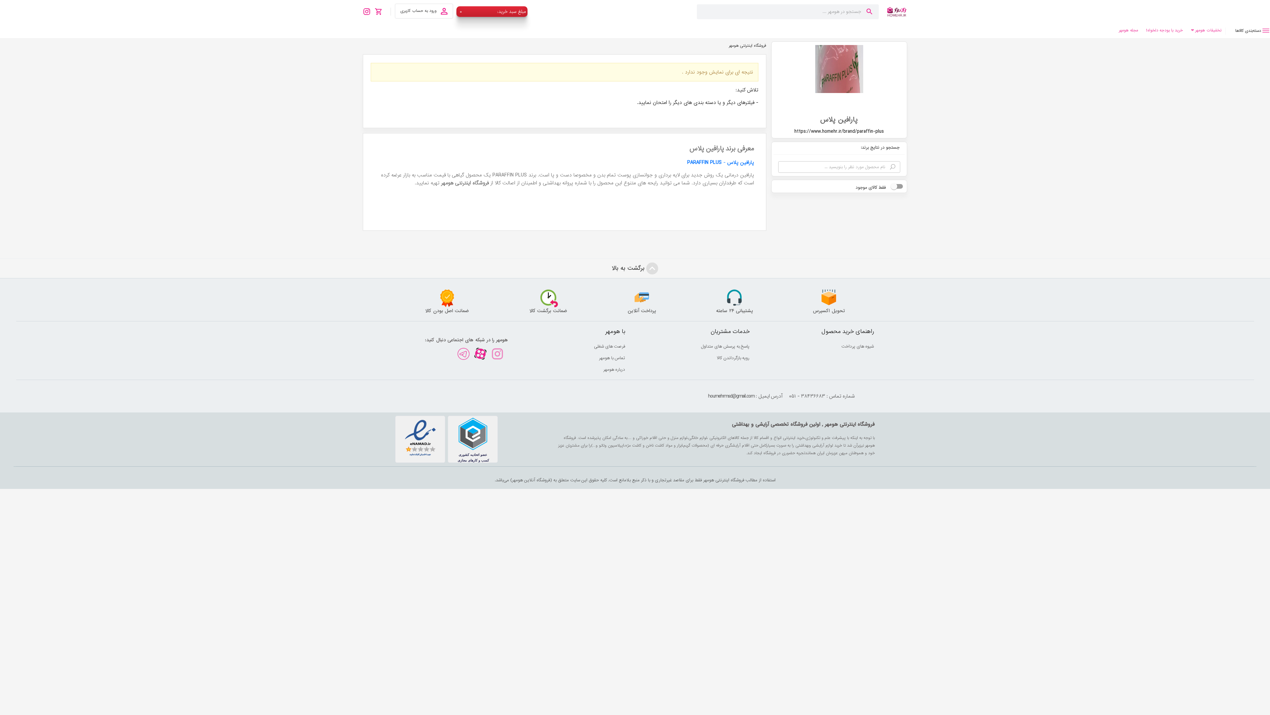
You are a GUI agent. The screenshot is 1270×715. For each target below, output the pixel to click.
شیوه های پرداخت (857, 346)
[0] (381, 12)
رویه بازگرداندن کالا (733, 358)
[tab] (1247, 30)
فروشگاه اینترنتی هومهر (747, 46)
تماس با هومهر (612, 358)
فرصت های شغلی (609, 346)
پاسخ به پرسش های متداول (725, 346)
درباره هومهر (614, 369)
